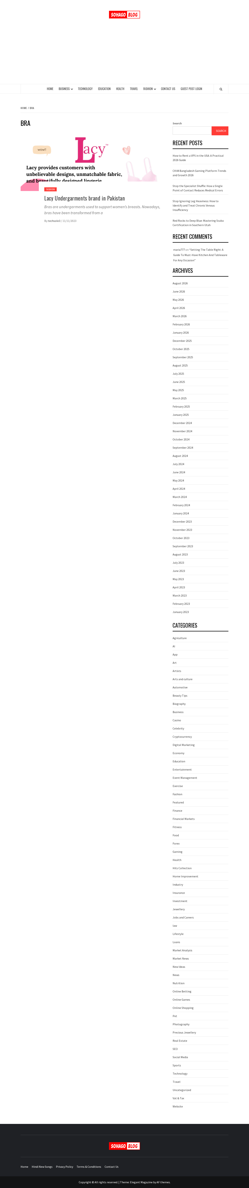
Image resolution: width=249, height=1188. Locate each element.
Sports (177, 1065)
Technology (85, 89)
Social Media (180, 1057)
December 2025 (182, 341)
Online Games (181, 999)
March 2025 (180, 398)
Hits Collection (182, 868)
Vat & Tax (178, 1098)
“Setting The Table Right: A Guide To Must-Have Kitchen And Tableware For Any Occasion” (200, 255)
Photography (181, 1024)
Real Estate (180, 1040)
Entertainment (182, 769)
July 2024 (178, 464)
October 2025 (181, 349)
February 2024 (181, 505)
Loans (176, 942)
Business (64, 89)
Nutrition (178, 983)
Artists (177, 671)
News (176, 975)
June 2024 (179, 472)
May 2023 (178, 579)
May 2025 (178, 390)
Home (50, 89)
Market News (181, 958)
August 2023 (180, 554)
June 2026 (179, 291)
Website (178, 1106)
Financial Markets (184, 819)
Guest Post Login (191, 89)
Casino (177, 720)
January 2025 (181, 415)
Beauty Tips (180, 695)
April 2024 (179, 488)
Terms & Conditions (89, 1166)
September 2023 (183, 546)
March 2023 (180, 595)
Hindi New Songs (42, 1166)
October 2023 (181, 538)
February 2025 (181, 406)
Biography (179, 704)
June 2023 (179, 571)
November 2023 (182, 530)
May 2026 (178, 299)
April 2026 (179, 308)
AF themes (163, 1182)
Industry (178, 884)
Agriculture (180, 638)
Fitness (177, 827)
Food (176, 835)
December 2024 (182, 423)
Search (177, 123)
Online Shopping (183, 1008)
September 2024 (183, 447)
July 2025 (178, 373)
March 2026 (180, 316)
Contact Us (168, 89)
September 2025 (183, 357)
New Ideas (179, 967)
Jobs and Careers (183, 917)
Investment (180, 901)
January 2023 (181, 612)
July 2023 (178, 562)
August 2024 (180, 456)
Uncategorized (182, 1090)
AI (174, 646)
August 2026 (180, 283)
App (175, 654)
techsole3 (54, 221)
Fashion (148, 89)
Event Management (185, 778)
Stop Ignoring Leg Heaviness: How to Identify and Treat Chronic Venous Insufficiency (196, 205)
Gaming (177, 851)
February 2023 (181, 604)
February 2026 (181, 324)
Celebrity (178, 728)
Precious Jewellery (184, 1032)
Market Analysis (182, 950)
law (175, 925)
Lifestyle (178, 934)
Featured (178, 802)
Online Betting (182, 991)
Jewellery (179, 909)
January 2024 (181, 513)
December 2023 (182, 521)
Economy (178, 753)
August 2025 (180, 365)
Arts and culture (182, 679)
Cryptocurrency (182, 736)
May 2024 (178, 480)
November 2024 (182, 431)
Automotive (180, 687)
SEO (175, 1049)
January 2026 (181, 332)
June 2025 (179, 382)
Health (120, 89)
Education (104, 89)
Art (175, 662)
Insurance (179, 893)
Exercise (178, 786)
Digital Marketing (184, 745)
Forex (176, 843)
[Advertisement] (124, 56)
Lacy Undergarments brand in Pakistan (84, 198)
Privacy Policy (64, 1166)
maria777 (179, 249)
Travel (134, 89)
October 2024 (181, 439)
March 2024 (180, 497)
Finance (177, 810)
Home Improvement (185, 876)
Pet (175, 1016)
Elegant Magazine (141, 1182)
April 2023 (179, 587)
